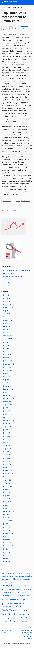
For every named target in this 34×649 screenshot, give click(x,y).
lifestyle (3, 595)
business (6, 576)
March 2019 (7, 386)
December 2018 (8, 395)
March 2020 (7, 355)
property (6, 610)
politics (22, 606)
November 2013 (8, 477)
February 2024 (8, 308)
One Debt (6, 283)
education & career (8, 582)
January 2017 (7, 414)
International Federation (11, 274)
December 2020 (8, 326)
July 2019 (6, 373)
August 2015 (7, 449)
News (24, 28)
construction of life (8, 579)
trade (19, 618)
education (27, 579)
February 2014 (8, 467)
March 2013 (7, 502)
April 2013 (6, 499)
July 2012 (6, 524)
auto (24, 573)
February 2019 (8, 389)
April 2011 (6, 555)
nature (7, 599)
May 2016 (6, 436)
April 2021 (6, 314)
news (12, 599)
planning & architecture (23, 201)
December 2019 (8, 364)
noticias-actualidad (13, 603)
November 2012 (8, 514)
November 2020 (8, 330)
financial (6, 585)
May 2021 (6, 311)
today (15, 618)
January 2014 (7, 471)
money (28, 596)
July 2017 (6, 408)
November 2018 (8, 399)
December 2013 (8, 474)
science (19, 614)
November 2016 (8, 420)
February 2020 (8, 358)
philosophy (22, 603)
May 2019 (6, 380)
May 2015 (6, 452)
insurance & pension (18, 593)
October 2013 (7, 480)
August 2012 (7, 521)
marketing (15, 595)
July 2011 (6, 549)
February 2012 (8, 533)
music (3, 599)
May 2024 (6, 298)
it (25, 592)
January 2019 (7, 392)
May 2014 (6, 458)
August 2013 (7, 486)
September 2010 (8, 562)
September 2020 (8, 336)
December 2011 (8, 540)
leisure (28, 593)
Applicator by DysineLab (24, 643)
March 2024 (7, 304)
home (3, 593)
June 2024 (6, 295)
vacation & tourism (10, 621)
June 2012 (6, 527)
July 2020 (6, 342)
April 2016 (6, 439)
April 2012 (6, 530)
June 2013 (6, 493)
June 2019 (6, 376)
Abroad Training (8, 280)
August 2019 (7, 370)
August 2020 (7, 339)
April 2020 (6, 351)
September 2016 (8, 424)
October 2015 (7, 442)
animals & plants (17, 573)
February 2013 (8, 505)
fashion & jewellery (21, 582)
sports (11, 618)
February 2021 (8, 320)
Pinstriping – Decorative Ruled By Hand (16, 270)
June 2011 (6, 552)
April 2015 (6, 455)
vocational (23, 621)
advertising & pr (7, 573)
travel (24, 617)
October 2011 (7, 543)
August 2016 (7, 427)
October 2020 (7, 333)
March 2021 (7, 317)
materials (23, 596)
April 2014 (6, 461)
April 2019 (6, 383)
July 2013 (6, 489)
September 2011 (8, 546)
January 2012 (7, 536)
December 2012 (8, 511)
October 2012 (7, 518)
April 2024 (6, 301)
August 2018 (7, 405)
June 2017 (6, 411)
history (29, 589)
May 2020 (6, 348)
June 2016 (6, 433)
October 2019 (7, 367)
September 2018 (8, 402)
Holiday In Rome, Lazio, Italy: (13, 277)
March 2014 (7, 464)
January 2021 (7, 323)
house (8, 592)
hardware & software (17, 589)
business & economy (15, 576)
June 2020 (6, 345)
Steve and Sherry (8, 643)
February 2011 (8, 558)
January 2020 (7, 361)
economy (19, 579)
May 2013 (6, 496)
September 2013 (8, 483)
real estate (17, 610)
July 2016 (6, 430)
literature (8, 595)
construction (7, 201)
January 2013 (7, 508)
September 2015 (8, 445)
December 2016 (8, 417)
